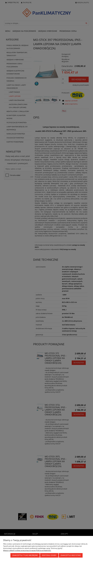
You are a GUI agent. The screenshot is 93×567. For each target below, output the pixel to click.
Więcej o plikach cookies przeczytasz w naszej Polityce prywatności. (27, 550)
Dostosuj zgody (49, 555)
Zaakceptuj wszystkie (71, 555)
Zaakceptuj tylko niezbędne (25, 555)
